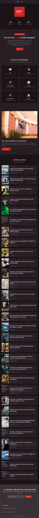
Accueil (3, 512)
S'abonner (28, 496)
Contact (13, 512)
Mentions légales (8, 512)
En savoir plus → (6, 149)
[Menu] (21, 2)
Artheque (6, 505)
